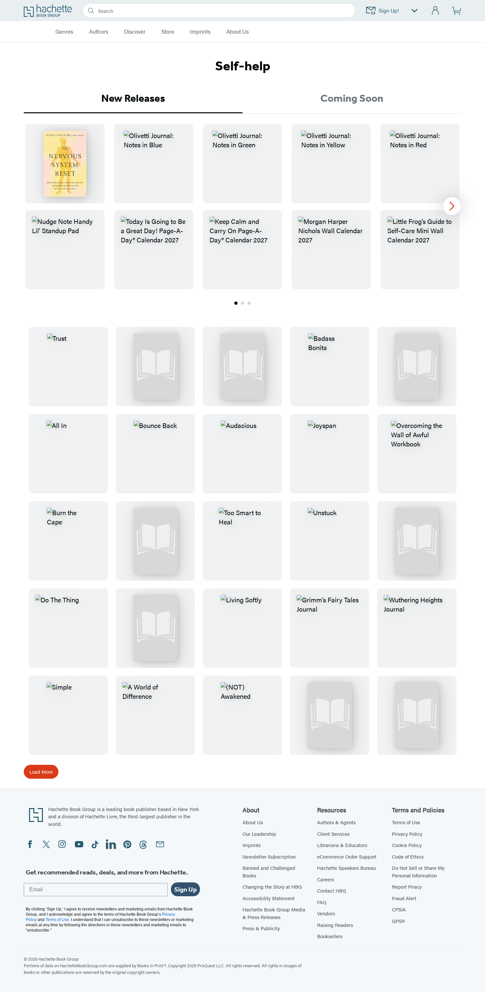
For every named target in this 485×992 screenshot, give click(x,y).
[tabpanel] (242, 215)
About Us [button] (237, 31)
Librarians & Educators (342, 844)
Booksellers (329, 936)
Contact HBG (331, 890)
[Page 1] (236, 303)
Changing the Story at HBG (272, 886)
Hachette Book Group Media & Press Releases (273, 913)
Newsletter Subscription (269, 856)
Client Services (333, 833)
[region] (242, 206)
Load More (41, 771)
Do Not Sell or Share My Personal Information (418, 871)
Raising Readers (335, 924)
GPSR (398, 920)
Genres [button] (64, 31)
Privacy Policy (407, 833)
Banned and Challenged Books (268, 871)
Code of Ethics (408, 856)
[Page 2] (242, 303)
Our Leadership (259, 833)
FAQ (321, 902)
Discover (135, 31)
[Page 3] (249, 303)
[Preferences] (414, 11)
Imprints (200, 31)
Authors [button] (98, 31)
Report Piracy (407, 886)
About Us (252, 822)
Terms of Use (406, 822)
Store (167, 31)
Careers (325, 879)
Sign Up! (389, 10)
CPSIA (399, 909)
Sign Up (185, 889)
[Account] (435, 11)
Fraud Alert (404, 898)
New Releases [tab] (133, 98)
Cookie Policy (407, 844)
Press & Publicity (261, 928)
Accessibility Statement (268, 898)
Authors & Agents (336, 822)
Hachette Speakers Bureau (346, 867)
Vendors (326, 913)
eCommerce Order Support (346, 856)
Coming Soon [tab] (351, 98)
